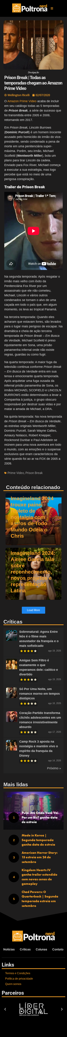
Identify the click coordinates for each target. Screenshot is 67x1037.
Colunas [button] (41, 949)
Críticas (25, 949)
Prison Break (34, 473)
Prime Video (16, 473)
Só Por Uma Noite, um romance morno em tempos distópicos (39, 693)
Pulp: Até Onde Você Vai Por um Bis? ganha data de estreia (40, 817)
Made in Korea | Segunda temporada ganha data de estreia (38, 840)
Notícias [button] (9, 949)
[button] (52, 8)
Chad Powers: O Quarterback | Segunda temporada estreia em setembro (40, 899)
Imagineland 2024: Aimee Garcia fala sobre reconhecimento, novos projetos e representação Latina (33, 571)
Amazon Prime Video (21, 101)
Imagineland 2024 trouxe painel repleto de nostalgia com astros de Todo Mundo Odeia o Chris (32, 517)
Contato (57, 949)
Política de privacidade (19, 978)
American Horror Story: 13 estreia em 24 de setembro (40, 857)
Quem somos (13, 984)
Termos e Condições (17, 973)
